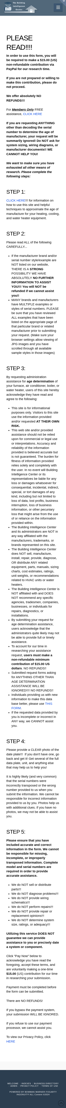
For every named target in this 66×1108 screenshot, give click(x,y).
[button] (58, 7)
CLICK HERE (32, 114)
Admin (13, 1086)
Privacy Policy (29, 1086)
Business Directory (46, 1083)
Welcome (12, 1083)
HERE (10, 1041)
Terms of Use (50, 1086)
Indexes (26, 1083)
